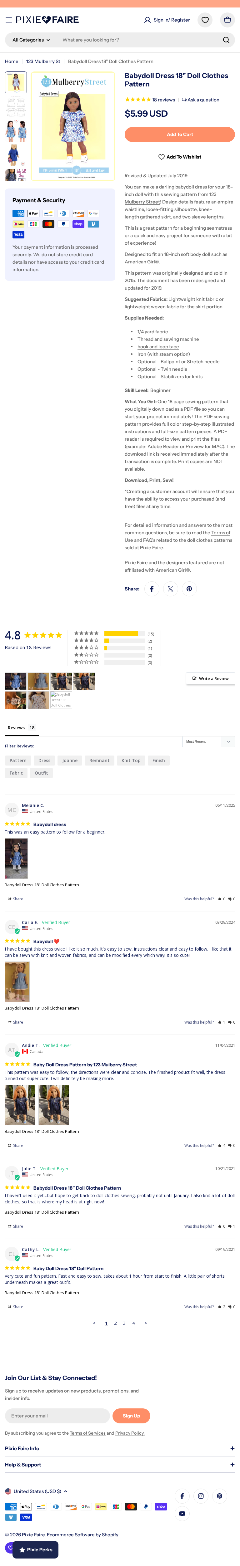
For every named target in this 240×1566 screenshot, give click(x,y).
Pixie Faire (33, 1535)
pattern (18, 760)
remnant (99, 760)
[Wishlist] (205, 19)
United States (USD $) (37, 1491)
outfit (41, 773)
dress (44, 760)
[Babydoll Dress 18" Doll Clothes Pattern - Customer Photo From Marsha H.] (38, 700)
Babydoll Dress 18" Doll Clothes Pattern (42, 885)
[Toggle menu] (8, 20)
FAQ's (149, 540)
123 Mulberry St (43, 61)
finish (158, 760)
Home (11, 61)
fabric (16, 773)
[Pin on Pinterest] (189, 588)
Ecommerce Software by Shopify (82, 1535)
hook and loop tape (158, 347)
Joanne (70, 760)
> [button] (145, 1323)
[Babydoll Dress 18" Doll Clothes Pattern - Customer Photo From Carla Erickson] (38, 681)
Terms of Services (88, 1433)
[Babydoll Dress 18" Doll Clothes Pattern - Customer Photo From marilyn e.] (15, 700)
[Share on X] (170, 588)
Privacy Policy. (130, 1433)
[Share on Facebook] (151, 588)
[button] (221, 899)
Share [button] (17, 899)
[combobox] (120, 39)
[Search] (226, 40)
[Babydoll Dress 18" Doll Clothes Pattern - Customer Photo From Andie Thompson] (61, 681)
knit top (131, 760)
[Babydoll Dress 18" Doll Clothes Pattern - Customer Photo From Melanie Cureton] (15, 681)
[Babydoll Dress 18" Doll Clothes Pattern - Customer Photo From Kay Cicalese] (61, 700)
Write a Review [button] (214, 678)
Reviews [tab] (16, 728)
